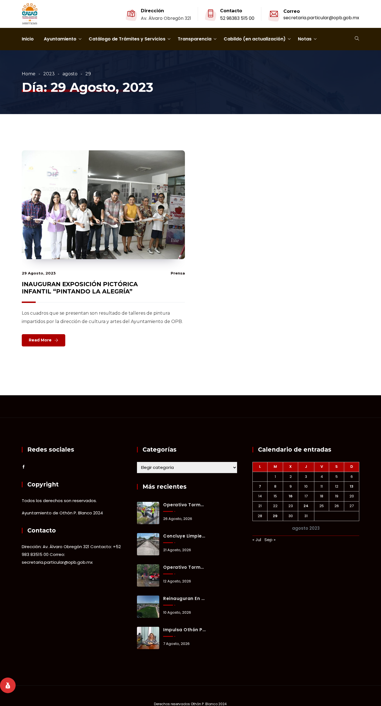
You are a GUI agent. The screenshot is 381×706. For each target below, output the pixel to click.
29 (275, 516)
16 (291, 496)
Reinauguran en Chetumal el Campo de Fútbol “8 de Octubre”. (184, 598)
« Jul (256, 540)
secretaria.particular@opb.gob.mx (321, 18)
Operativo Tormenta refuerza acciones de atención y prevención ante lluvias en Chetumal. (184, 567)
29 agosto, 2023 (39, 273)
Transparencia (194, 39)
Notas (305, 39)
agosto (70, 73)
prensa (178, 273)
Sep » (270, 540)
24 (305, 506)
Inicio (28, 39)
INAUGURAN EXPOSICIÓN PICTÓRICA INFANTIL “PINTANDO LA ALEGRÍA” (80, 288)
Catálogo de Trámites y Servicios (127, 39)
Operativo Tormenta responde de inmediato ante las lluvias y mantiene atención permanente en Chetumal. (184, 505)
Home (28, 73)
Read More (40, 340)
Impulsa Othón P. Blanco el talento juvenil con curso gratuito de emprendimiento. (184, 630)
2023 (49, 73)
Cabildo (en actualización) (255, 39)
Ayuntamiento (60, 39)
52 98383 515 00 (237, 18)
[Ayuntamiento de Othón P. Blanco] (30, 14)
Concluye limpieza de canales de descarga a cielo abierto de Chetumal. (184, 536)
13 (351, 486)
